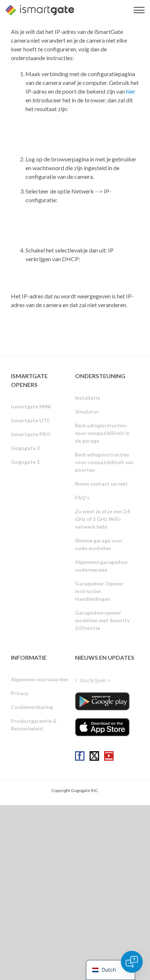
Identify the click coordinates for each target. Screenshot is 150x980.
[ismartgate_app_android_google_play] (102, 701)
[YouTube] (109, 756)
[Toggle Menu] (139, 10)
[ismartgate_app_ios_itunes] (102, 727)
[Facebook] (79, 756)
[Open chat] (132, 962)
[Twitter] (94, 756)
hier (130, 91)
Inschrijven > (95, 680)
